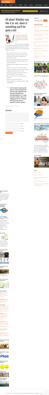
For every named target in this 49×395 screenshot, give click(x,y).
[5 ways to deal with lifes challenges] (4, 386)
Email (22, 126)
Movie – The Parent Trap (39, 181)
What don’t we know (38, 53)
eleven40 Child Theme (18, 393)
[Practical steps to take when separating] (41, 130)
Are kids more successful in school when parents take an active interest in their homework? (4, 308)
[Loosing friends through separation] (4, 345)
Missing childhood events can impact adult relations (4, 322)
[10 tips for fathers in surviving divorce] (41, 90)
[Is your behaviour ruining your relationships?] (4, 212)
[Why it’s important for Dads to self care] (41, 72)
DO (11, 32)
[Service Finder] (4, 240)
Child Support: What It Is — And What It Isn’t (4, 300)
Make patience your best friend (40, 50)
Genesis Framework (29, 393)
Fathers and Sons (37, 172)
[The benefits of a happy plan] (4, 357)
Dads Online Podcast (39, 24)
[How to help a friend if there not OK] (4, 287)
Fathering (17, 106)
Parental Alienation (38, 174)
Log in (41, 393)
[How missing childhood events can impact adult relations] (41, 105)
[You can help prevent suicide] (4, 263)
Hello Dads (5, 326)
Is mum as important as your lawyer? (41, 45)
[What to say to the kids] (38, 117)
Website (22, 128)
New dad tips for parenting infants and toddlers (4, 334)
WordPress (36, 393)
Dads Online (6, 2)
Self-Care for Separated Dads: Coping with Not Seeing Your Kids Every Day (4, 316)
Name (22, 123)
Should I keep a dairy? (38, 48)
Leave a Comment (16, 32)
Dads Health (12, 106)
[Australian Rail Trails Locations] (4, 273)
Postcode (22, 130)
